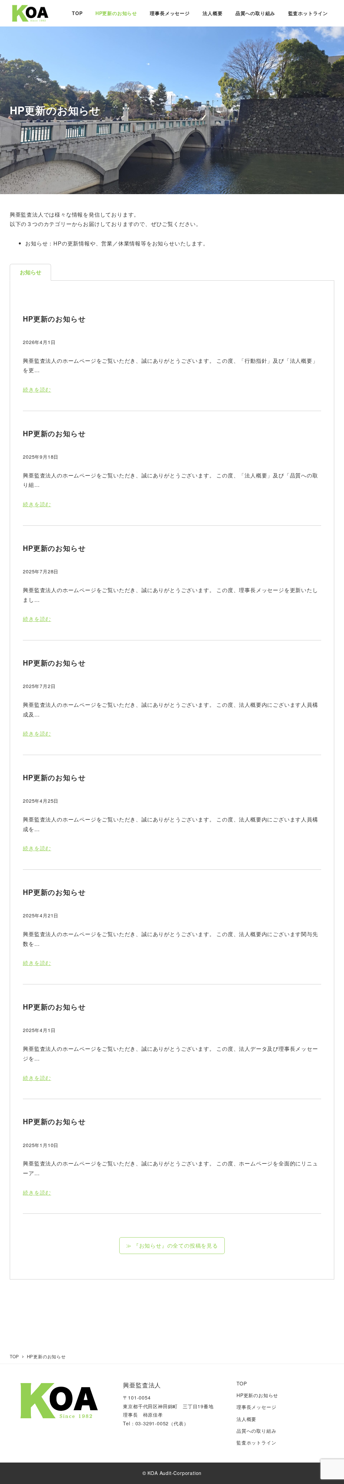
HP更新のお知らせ (257, 1395)
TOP (241, 1383)
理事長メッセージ (256, 1407)
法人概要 (246, 1419)
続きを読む (37, 389)
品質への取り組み (256, 1430)
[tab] (30, 272)
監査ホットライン (256, 1442)
